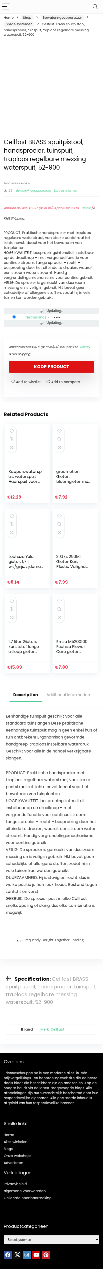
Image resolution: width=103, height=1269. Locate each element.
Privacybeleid (15, 1183)
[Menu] (6, 6)
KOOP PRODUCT (51, 367)
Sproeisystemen (19, 24)
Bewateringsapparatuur (62, 17)
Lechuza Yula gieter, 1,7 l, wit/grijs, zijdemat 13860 (25, 564)
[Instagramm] (27, 1255)
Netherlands (35, 317)
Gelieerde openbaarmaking (28, 1197)
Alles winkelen (16, 1141)
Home (9, 17)
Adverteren (13, 1162)
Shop (27, 17)
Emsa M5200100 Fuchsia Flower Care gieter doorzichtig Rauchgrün (72, 651)
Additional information (68, 695)
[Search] (95, 6)
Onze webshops (18, 1155)
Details (86, 208)
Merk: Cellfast (52, 1029)
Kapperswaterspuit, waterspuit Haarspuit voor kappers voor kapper (25, 481)
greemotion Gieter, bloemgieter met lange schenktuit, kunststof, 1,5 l (73, 481)
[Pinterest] (46, 1255)
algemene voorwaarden (25, 1190)
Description (25, 695)
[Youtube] (36, 1255)
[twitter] (17, 1255)
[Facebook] (8, 1255)
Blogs (8, 1148)
